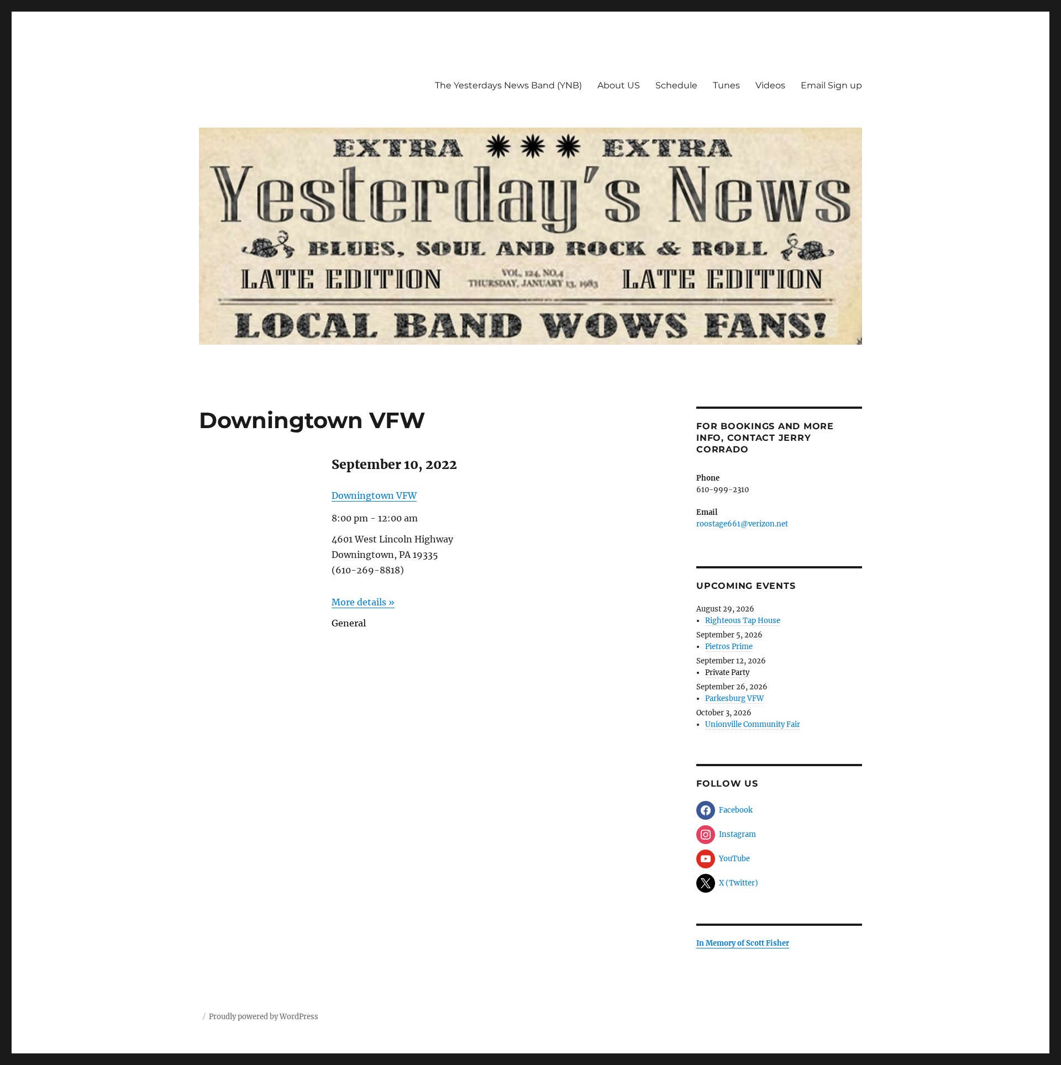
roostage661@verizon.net (742, 524)
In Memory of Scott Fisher (742, 943)
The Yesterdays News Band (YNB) (508, 85)
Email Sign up (831, 85)
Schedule (676, 85)
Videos (770, 85)
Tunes (726, 85)
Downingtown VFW (374, 495)
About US (618, 85)
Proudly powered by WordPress (263, 1016)
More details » (363, 602)
